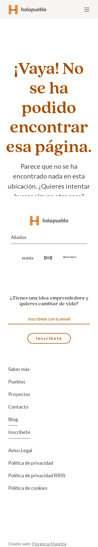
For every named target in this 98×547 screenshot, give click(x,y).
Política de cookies (27, 488)
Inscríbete (19, 432)
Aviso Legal (20, 450)
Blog (13, 419)
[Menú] (86, 9)
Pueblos (16, 382)
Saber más (19, 369)
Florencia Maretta (49, 543)
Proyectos (19, 394)
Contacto (18, 407)
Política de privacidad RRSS (36, 475)
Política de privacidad (30, 463)
